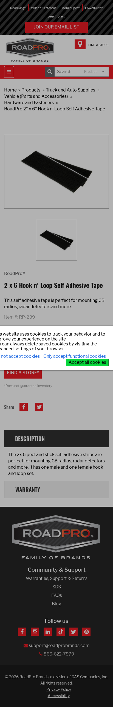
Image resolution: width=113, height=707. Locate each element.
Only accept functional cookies (74, 356)
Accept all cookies (87, 362)
